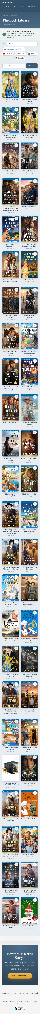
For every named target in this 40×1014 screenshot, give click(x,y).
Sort (4, 44)
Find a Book (30, 6)
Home (8, 6)
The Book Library (12, 15)
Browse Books (18, 6)
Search (31, 66)
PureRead (8, 2)
